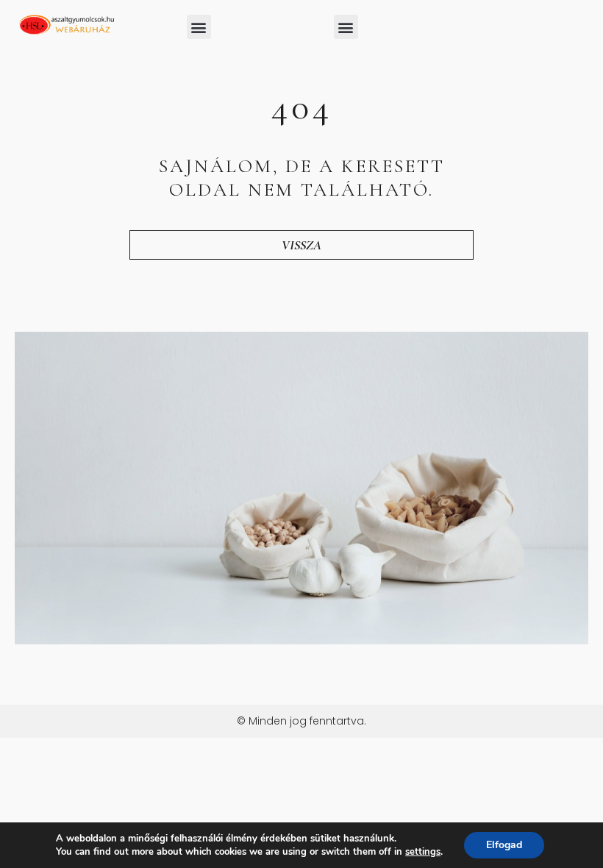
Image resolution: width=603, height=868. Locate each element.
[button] (199, 27)
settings (422, 851)
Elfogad (504, 845)
